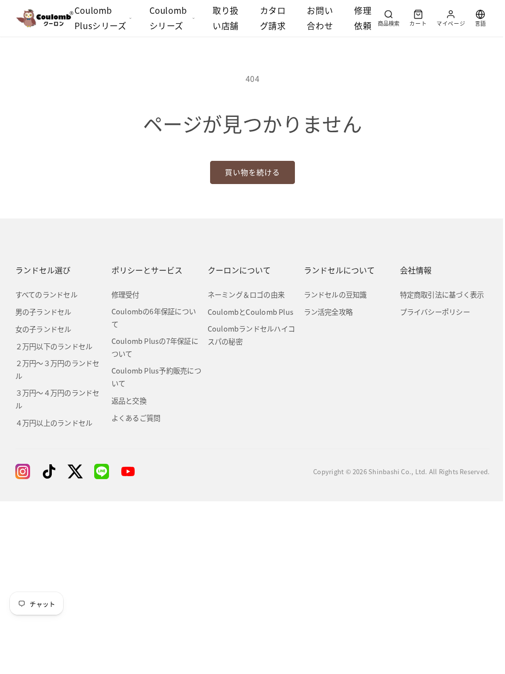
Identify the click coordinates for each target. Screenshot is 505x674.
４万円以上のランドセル (54, 422)
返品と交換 (128, 400)
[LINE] (101, 471)
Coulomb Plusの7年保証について (154, 347)
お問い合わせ (320, 18)
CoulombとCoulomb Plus (251, 311)
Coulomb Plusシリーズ (100, 18)
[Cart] (418, 18)
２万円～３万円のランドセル (57, 369)
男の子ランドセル (43, 311)
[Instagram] (23, 471)
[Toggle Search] (388, 18)
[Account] (451, 18)
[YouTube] (128, 471)
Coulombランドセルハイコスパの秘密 (251, 334)
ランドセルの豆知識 (335, 294)
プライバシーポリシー (435, 311)
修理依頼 (362, 18)
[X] (75, 471)
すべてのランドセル (46, 294)
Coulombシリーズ (168, 18)
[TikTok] (49, 471)
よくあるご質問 (136, 417)
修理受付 (125, 294)
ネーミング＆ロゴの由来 (246, 294)
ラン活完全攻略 (328, 311)
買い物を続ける (252, 172)
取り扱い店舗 (226, 18)
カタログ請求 (273, 18)
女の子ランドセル (43, 329)
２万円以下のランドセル (54, 346)
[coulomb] (44, 18)
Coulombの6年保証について (153, 317)
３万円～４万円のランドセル (57, 399)
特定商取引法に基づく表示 (442, 294)
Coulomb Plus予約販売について (156, 376)
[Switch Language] (480, 18)
